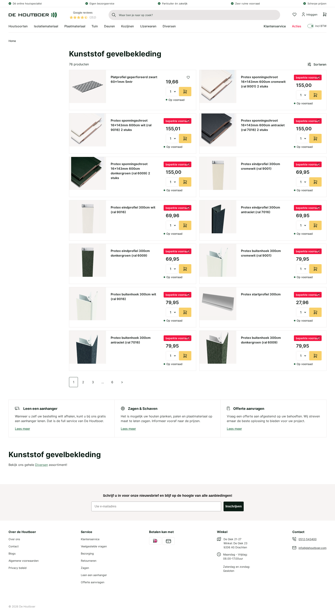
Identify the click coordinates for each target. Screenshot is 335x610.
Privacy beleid (18, 567)
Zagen (85, 567)
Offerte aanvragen (92, 582)
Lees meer (22, 429)
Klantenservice (275, 26)
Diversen (41, 465)
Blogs (12, 553)
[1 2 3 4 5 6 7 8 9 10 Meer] (172, 91)
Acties (296, 26)
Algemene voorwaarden (24, 560)
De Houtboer (27, 606)
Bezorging (87, 553)
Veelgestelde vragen (94, 546)
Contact (14, 546)
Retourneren (88, 560)
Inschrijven (233, 506)
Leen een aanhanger (94, 575)
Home (12, 40)
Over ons (14, 539)
